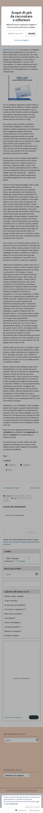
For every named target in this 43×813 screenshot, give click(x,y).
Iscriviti (31, 33)
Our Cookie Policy (12, 804)
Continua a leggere (21, 40)
